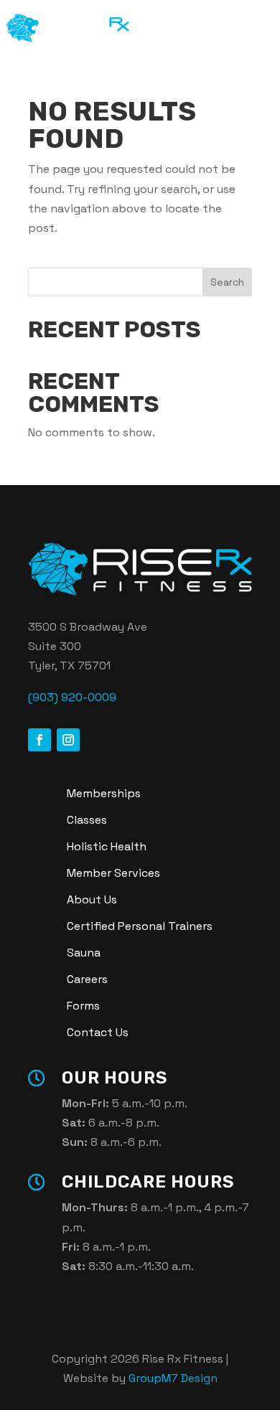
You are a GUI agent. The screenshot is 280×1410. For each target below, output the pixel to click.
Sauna (84, 952)
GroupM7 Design (173, 1378)
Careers (87, 979)
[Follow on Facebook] (39, 739)
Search (227, 282)
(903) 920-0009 (72, 697)
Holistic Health (106, 846)
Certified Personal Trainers (140, 926)
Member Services (113, 872)
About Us (92, 899)
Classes (87, 819)
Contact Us (98, 1032)
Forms (83, 1005)
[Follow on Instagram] (68, 739)
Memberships (104, 793)
